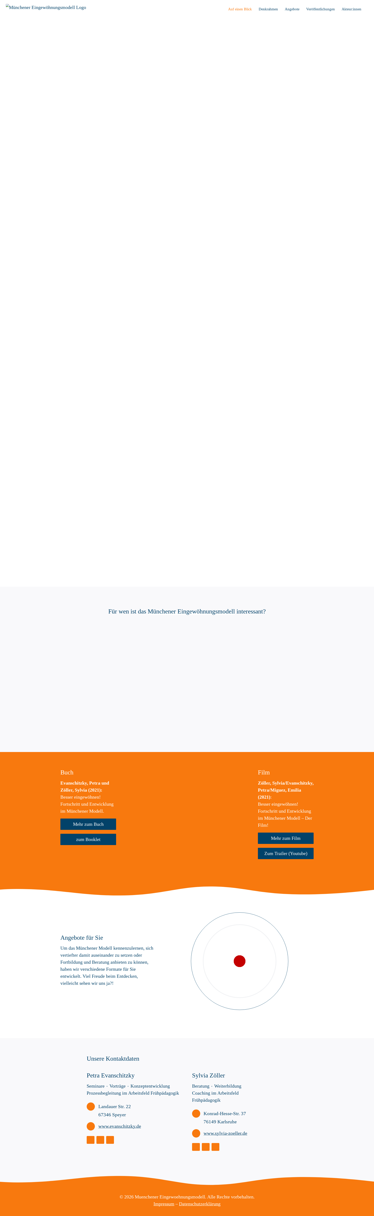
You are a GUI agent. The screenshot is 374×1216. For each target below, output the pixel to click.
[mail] (110, 1140)
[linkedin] (100, 1140)
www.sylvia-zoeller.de (225, 1133)
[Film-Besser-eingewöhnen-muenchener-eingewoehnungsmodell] (220, 768)
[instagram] (90, 1140)
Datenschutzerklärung (200, 1203)
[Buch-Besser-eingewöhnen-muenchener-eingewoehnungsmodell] (154, 768)
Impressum (163, 1203)
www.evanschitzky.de (119, 1126)
